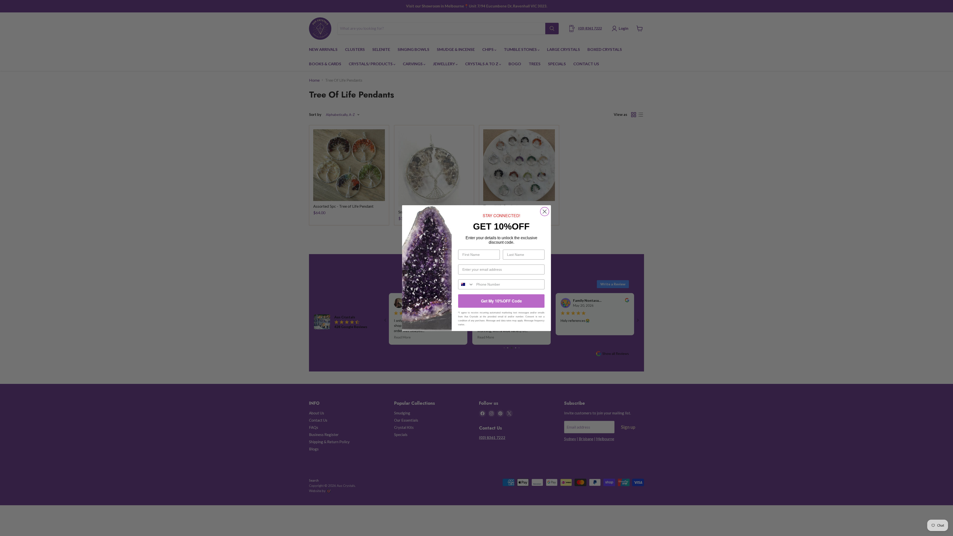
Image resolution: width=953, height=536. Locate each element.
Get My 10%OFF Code (501, 301)
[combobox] (466, 284)
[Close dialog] (544, 211)
